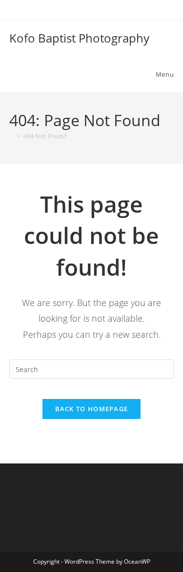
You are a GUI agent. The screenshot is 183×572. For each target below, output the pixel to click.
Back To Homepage (91, 408)
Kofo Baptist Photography (79, 38)
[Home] (11, 136)
